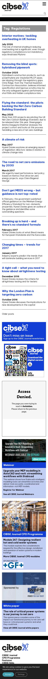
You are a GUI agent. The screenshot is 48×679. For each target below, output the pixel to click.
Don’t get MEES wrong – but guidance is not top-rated (21, 191)
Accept (8, 674)
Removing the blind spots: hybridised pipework (19, 65)
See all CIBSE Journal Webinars (18, 494)
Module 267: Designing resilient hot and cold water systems (22, 541)
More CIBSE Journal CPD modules (21, 556)
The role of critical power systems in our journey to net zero (24, 613)
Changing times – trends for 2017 (21, 246)
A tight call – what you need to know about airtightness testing (23, 269)
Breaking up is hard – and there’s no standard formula (21, 222)
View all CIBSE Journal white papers (21, 628)
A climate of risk (13, 139)
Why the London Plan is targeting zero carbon (18, 292)
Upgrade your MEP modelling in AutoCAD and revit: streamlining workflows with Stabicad (22, 473)
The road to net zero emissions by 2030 (23, 163)
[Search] (44, 13)
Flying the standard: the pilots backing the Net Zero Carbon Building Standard (22, 106)
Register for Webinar (13, 490)
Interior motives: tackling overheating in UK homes (19, 37)
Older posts (8, 314)
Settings (21, 674)
